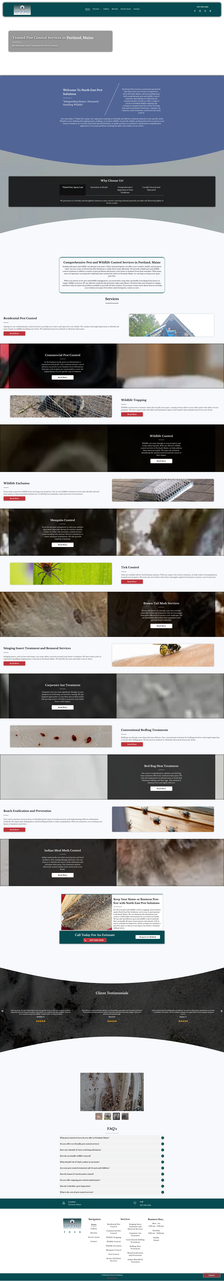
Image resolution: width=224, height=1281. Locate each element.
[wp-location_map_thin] (64, 1204)
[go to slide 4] (125, 1116)
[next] (221, 1011)
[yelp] (205, 11)
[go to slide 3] (116, 1116)
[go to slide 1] (98, 1116)
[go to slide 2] (107, 1116)
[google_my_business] (210, 11)
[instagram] (200, 11)
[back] (2, 1011)
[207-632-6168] (135, 1204)
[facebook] (195, 11)
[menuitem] (87, 8)
